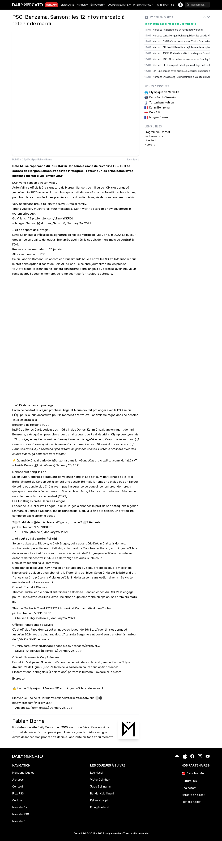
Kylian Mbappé (99, 800)
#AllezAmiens (85, 698)
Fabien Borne (44, 159)
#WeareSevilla (29, 646)
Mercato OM (20, 807)
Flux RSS (18, 793)
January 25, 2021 (67, 465)
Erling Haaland (99, 807)
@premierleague (23, 213)
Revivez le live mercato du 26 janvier (37, 249)
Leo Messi (96, 772)
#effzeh (94, 522)
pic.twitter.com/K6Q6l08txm (32, 527)
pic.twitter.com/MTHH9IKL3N (32, 703)
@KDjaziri (32, 460)
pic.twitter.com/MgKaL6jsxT (117, 460)
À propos (18, 779)
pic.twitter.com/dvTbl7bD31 (82, 646)
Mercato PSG (20, 814)
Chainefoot (189, 788)
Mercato (51, 4)
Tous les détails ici (24, 420)
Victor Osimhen (100, 779)
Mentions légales (23, 772)
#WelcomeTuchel (99, 608)
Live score (67, 4)
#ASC (71, 698)
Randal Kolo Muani (102, 793)
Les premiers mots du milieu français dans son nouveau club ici (92, 197)
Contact (17, 786)
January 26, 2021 (79, 223)
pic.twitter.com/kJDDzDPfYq (32, 613)
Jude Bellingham (101, 786)
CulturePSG (189, 781)
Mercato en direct (193, 795)
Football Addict (192, 801)
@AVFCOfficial (67, 204)
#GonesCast (87, 460)
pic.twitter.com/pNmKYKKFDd (52, 218)
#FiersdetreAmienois (52, 698)
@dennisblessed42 (47, 522)
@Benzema (59, 460)
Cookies (17, 800)
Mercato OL (19, 821)
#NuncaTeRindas (50, 646)
